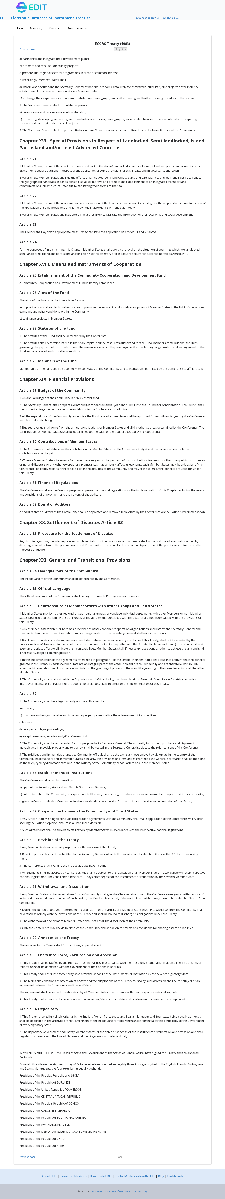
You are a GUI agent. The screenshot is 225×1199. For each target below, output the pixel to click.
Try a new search (145, 17)
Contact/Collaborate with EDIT (135, 1176)
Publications (79, 1176)
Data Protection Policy (136, 1191)
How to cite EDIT (101, 1176)
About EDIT (49, 1176)
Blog (161, 1176)
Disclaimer (97, 1191)
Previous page (27, 49)
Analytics (169, 17)
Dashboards (175, 1176)
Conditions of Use (114, 1191)
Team (64, 1176)
